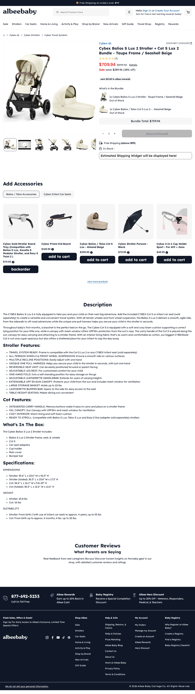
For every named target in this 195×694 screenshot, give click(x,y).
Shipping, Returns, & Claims (115, 626)
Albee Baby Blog (114, 645)
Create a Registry (174, 633)
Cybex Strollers (32, 35)
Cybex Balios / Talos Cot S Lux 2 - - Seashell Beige (140, 109)
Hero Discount (142, 648)
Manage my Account (145, 630)
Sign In (147, 10)
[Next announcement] (191, 3)
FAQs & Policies (113, 633)
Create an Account (144, 636)
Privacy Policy (112, 668)
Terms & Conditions (115, 674)
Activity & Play (82, 648)
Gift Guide (80, 665)
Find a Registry (173, 639)
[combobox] (81, 12)
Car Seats (80, 636)
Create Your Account (167, 10)
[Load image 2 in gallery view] (39, 144)
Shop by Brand (83, 653)
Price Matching (112, 639)
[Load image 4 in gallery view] (67, 144)
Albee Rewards (143, 642)
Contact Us (110, 651)
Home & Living (82, 642)
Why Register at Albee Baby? (176, 626)
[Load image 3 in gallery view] (53, 144)
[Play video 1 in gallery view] (24, 144)
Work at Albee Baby (115, 662)
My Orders (140, 624)
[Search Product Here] (57, 12)
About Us (110, 657)
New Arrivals (82, 659)
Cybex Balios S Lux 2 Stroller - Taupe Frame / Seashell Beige (146, 96)
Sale (77, 624)
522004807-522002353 (178, 43)
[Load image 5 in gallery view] (82, 144)
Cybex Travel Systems (55, 35)
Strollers (79, 630)
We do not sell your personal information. (26, 686)
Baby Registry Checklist (177, 645)
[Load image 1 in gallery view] (10, 144)
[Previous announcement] (4, 3)
